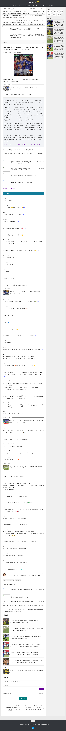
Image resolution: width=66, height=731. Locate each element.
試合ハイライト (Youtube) (9, 188)
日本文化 (44, 5)
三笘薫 (61, 11)
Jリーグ (23, 5)
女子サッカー (38, 5)
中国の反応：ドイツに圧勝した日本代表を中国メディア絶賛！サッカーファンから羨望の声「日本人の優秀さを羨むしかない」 (13, 708)
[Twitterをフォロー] (33, 728)
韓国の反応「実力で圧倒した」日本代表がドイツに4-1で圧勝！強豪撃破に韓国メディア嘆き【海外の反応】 (33, 708)
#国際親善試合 (18, 580)
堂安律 (54, 14)
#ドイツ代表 (12, 580)
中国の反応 (50, 11)
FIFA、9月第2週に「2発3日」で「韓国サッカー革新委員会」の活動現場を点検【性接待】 (23, 606)
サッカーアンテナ (16, 5)
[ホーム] (33, 2)
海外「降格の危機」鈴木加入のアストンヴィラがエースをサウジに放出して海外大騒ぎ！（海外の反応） (27, 11)
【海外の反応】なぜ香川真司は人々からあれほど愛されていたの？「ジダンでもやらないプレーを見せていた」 (23, 602)
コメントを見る (23, 698)
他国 (52, 5)
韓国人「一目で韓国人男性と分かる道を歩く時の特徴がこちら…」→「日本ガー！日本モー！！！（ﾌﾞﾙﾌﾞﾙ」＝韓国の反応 (31, 13)
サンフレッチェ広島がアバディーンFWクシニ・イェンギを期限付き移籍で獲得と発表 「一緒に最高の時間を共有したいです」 (23, 610)
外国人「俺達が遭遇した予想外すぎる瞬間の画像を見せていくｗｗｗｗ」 (20, 17)
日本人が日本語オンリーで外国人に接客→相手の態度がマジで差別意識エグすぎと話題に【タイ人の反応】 (27, 24)
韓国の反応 (56, 11)
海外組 (33, 5)
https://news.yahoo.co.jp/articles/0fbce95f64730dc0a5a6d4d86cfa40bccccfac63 (22, 144)
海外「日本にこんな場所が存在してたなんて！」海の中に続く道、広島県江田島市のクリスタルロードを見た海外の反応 (30, 15)
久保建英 (49, 14)
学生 (49, 5)
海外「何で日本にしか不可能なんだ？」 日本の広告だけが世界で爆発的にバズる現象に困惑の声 (25, 8)
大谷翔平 (59, 14)
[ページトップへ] (33, 721)
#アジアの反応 (5, 580)
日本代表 (28, 5)
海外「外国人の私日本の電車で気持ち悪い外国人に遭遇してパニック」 (19, 22)
